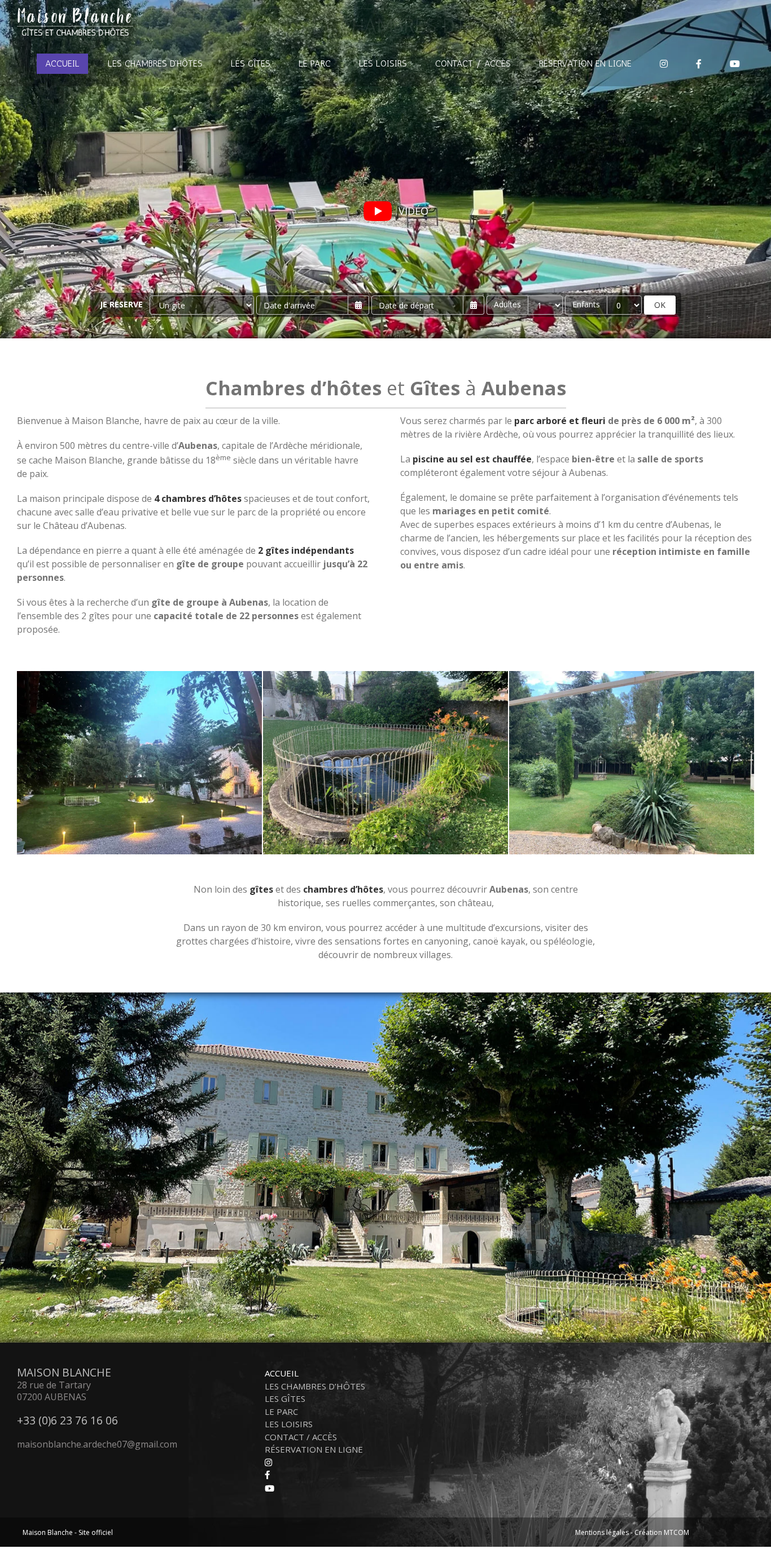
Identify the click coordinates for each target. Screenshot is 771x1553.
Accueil (282, 1373)
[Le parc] (139, 675)
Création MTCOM (661, 1532)
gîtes (261, 889)
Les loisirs (289, 1424)
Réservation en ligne (314, 1449)
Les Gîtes (285, 1398)
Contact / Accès (301, 1436)
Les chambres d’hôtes (315, 1386)
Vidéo (413, 211)
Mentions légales (602, 1532)
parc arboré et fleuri (560, 420)
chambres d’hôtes (343, 889)
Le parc (281, 1411)
